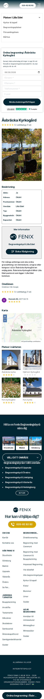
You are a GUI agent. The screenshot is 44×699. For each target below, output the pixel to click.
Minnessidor (28, 631)
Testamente (7, 613)
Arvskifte (6, 607)
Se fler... (5, 587)
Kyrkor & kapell (30, 580)
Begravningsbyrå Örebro (17, 472)
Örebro (5, 582)
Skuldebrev (7, 623)
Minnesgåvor (29, 625)
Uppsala (6, 571)
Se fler (22, 493)
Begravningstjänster (30, 533)
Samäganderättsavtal (11, 639)
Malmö (5, 566)
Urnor (25, 596)
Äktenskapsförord (10, 634)
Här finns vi (8, 551)
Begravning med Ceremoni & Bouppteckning (30, 555)
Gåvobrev (6, 618)
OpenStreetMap (28, 341)
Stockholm (7, 555)
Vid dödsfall (28, 570)
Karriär (5, 537)
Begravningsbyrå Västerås (18, 482)
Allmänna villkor (22, 662)
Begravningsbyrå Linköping (19, 477)
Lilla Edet (20, 206)
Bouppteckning (9, 602)
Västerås (6, 577)
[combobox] (22, 457)
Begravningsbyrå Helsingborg (20, 487)
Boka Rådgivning (24, 251)
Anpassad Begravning (32, 564)
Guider (26, 602)
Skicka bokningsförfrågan (22, 102)
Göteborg (6, 560)
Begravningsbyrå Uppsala (18, 467)
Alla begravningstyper (33, 575)
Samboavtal (7, 629)
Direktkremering (30, 537)
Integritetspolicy (22, 669)
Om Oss (6, 533)
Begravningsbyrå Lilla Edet (22, 244)
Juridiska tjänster (7, 596)
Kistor (26, 586)
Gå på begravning (29, 611)
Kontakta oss (8, 543)
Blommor (27, 591)
